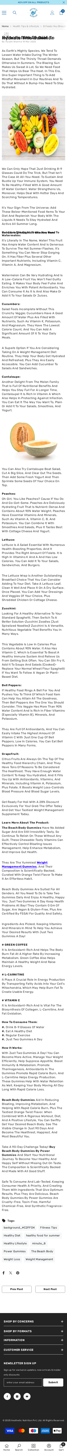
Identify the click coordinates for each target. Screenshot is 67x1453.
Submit (53, 1382)
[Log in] (52, 13)
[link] (19, 1447)
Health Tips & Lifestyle (26, 26)
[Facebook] (3, 1272)
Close (63, 2)
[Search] (14, 12)
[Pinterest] (17, 1272)
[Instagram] (17, 1396)
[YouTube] (27, 1396)
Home (5, 26)
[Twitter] (10, 1272)
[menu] (4, 12)
